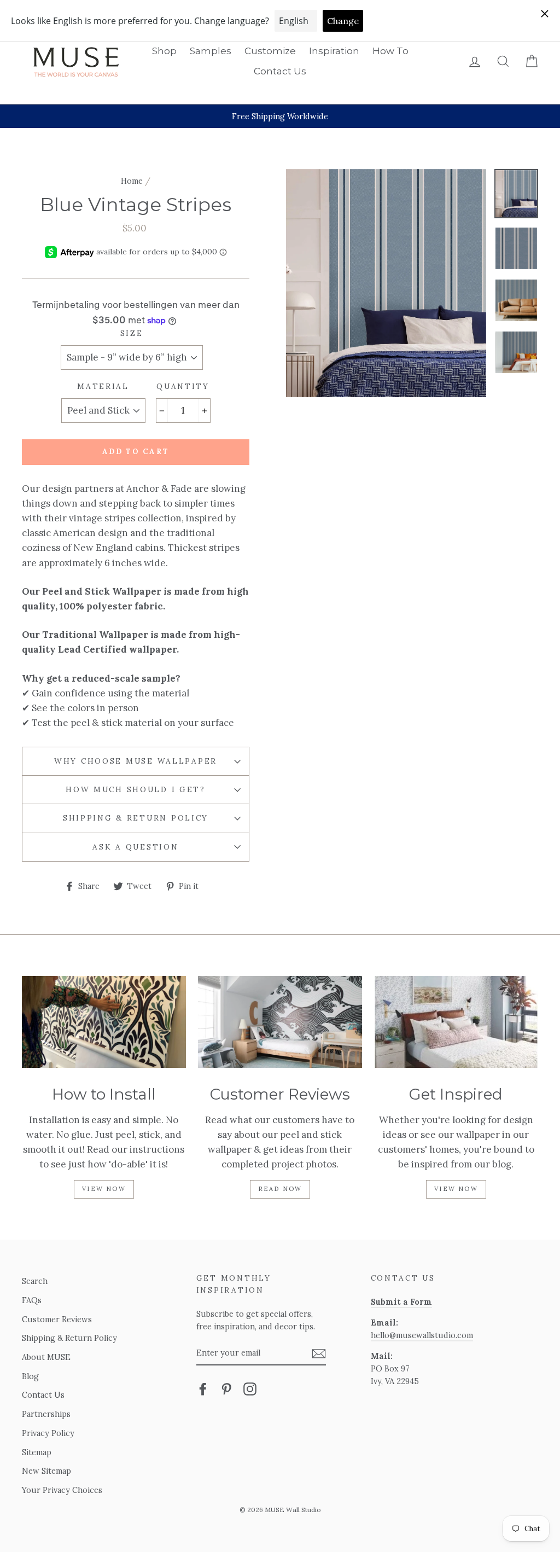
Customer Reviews (57, 1319)
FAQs (32, 1300)
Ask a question (135, 847)
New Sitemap (46, 1471)
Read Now (280, 1189)
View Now (104, 1189)
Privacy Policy (48, 1433)
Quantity (182, 386)
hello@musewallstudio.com (422, 1335)
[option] (280, 116)
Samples (210, 50)
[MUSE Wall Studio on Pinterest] (226, 1389)
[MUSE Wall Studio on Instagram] (249, 1389)
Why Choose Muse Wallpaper (135, 761)
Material (103, 386)
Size (131, 333)
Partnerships (46, 1414)
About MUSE (46, 1357)
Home (132, 181)
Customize (270, 50)
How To (390, 50)
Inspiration (334, 50)
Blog (30, 1376)
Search (35, 1281)
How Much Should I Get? (136, 789)
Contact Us (280, 71)
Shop (164, 50)
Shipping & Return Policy (135, 818)
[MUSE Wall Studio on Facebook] (202, 1389)
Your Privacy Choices (62, 1490)
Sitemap (36, 1452)
